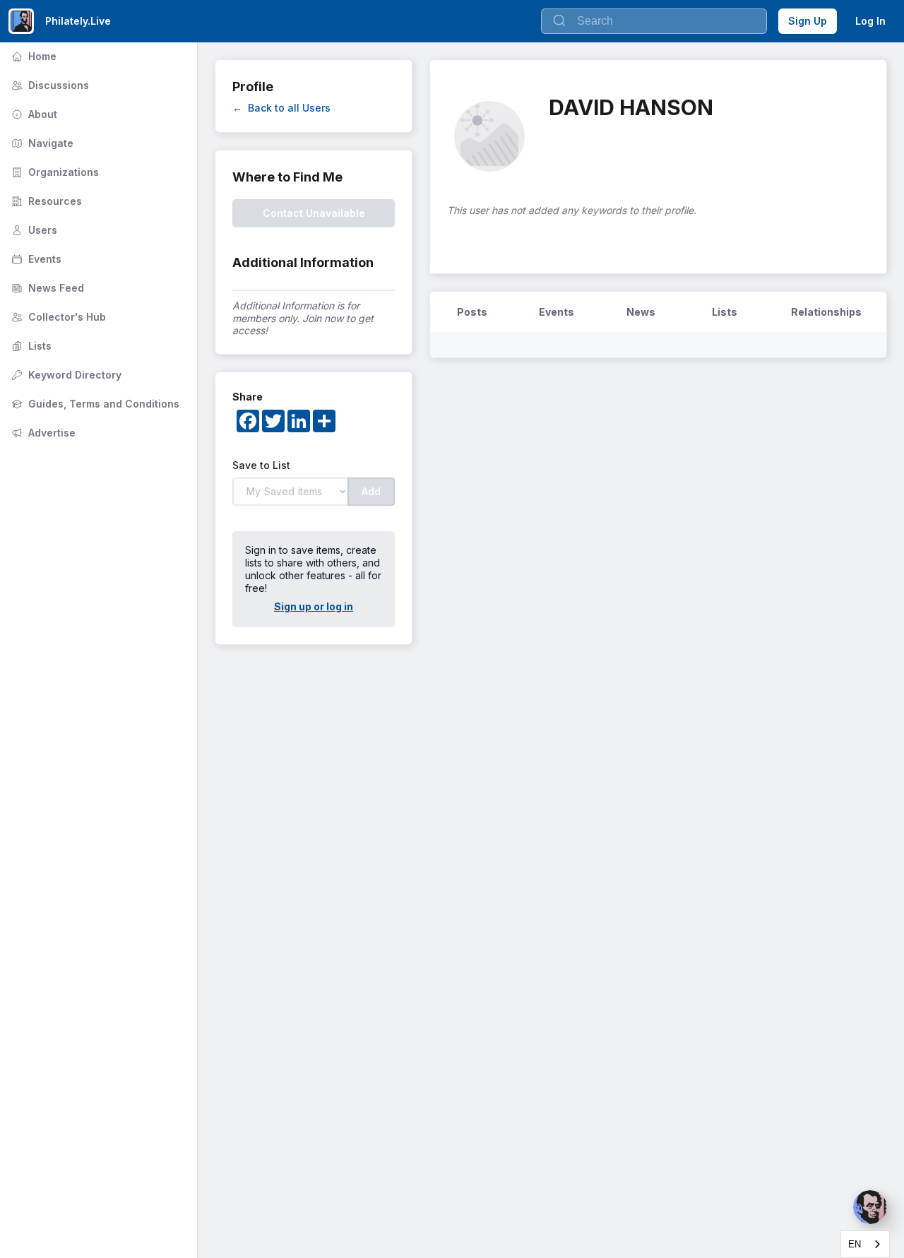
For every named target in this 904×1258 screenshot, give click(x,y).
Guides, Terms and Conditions (93, 404)
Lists (30, 346)
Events (34, 259)
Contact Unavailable (314, 213)
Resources (45, 201)
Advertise (42, 433)
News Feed (46, 288)
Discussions (48, 85)
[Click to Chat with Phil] (870, 1207)
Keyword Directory (64, 375)
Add (371, 491)
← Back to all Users (281, 108)
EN (854, 1244)
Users (32, 230)
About (32, 114)
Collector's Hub (57, 317)
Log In (870, 21)
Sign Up (807, 21)
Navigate (40, 143)
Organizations (53, 172)
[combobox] (865, 1244)
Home (32, 56)
